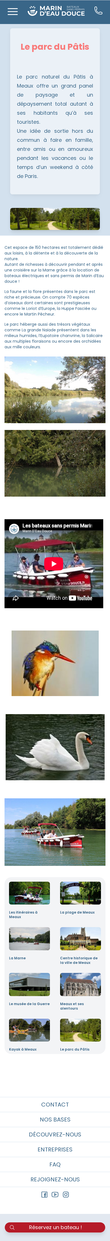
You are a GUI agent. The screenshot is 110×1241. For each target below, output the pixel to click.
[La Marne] (29, 938)
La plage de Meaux (77, 912)
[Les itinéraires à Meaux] (29, 893)
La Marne (17, 958)
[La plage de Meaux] (80, 893)
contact (55, 1105)
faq (55, 1164)
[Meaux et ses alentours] (80, 984)
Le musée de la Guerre (29, 1004)
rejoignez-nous (55, 1179)
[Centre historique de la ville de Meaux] (80, 938)
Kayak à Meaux (22, 1049)
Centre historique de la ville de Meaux (79, 960)
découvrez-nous (55, 1134)
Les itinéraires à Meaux (23, 914)
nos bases (55, 1119)
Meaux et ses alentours (72, 1006)
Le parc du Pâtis (74, 1049)
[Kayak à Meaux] (29, 1030)
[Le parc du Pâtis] (80, 1030)
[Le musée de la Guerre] (29, 984)
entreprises (55, 1149)
